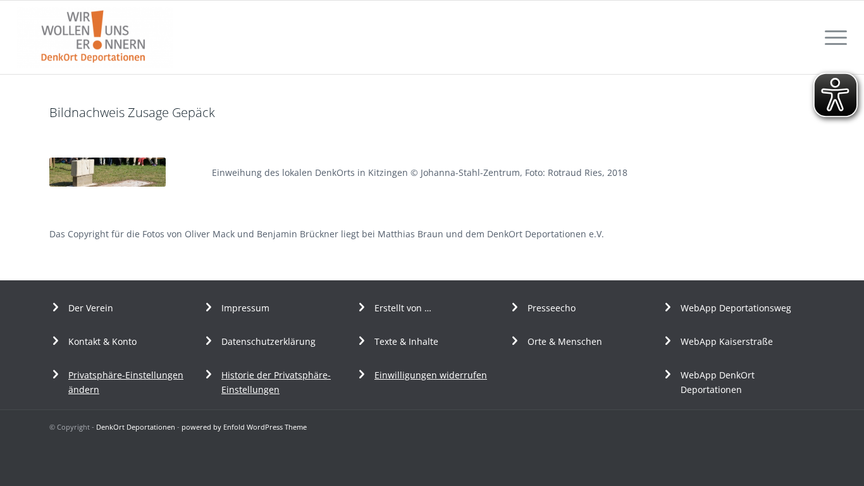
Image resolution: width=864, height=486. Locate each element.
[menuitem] (832, 37)
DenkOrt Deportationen (135, 427)
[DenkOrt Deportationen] (95, 37)
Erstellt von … (402, 308)
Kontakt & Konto (102, 341)
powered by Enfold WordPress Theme (244, 427)
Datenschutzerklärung (268, 341)
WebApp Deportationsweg (737, 308)
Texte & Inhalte (406, 341)
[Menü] (832, 37)
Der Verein (90, 308)
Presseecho (552, 308)
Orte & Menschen (565, 341)
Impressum (245, 308)
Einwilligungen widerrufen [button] (430, 375)
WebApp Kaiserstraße (727, 341)
